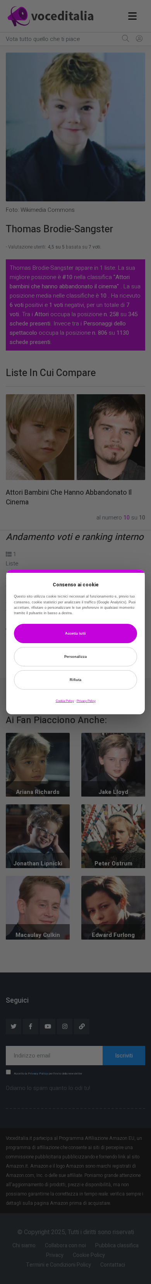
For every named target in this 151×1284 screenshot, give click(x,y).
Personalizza (75, 657)
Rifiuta (75, 680)
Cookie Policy (65, 701)
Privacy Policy (86, 701)
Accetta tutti (75, 633)
